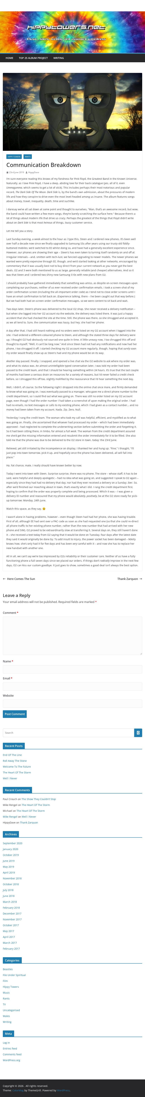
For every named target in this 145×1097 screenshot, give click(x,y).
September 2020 (12, 843)
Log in (6, 1042)
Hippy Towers (14, 156)
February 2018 (11, 907)
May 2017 (8, 931)
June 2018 (8, 896)
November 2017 (12, 919)
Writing (58, 58)
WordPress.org (11, 1060)
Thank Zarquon (127, 579)
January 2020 (10, 849)
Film (5, 981)
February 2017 (11, 948)
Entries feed (10, 1048)
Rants (27, 156)
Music (6, 992)
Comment (10, 613)
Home (9, 58)
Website (8, 696)
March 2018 (10, 901)
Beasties (8, 969)
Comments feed (12, 1054)
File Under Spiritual (14, 975)
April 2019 (9, 872)
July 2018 (8, 890)
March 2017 (10, 942)
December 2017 (12, 913)
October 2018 (11, 884)
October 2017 (11, 925)
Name (8, 661)
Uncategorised (11, 1010)
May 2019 (8, 866)
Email (7, 678)
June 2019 (8, 860)
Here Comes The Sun (21, 579)
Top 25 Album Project (33, 58)
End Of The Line (12, 755)
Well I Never (10, 778)
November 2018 (12, 878)
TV (4, 1004)
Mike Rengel (10, 816)
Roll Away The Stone (15, 760)
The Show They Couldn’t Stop (39, 799)
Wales (6, 1016)
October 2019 (11, 855)
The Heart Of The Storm (17, 772)
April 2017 (9, 937)
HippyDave (33, 172)
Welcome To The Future (17, 766)
